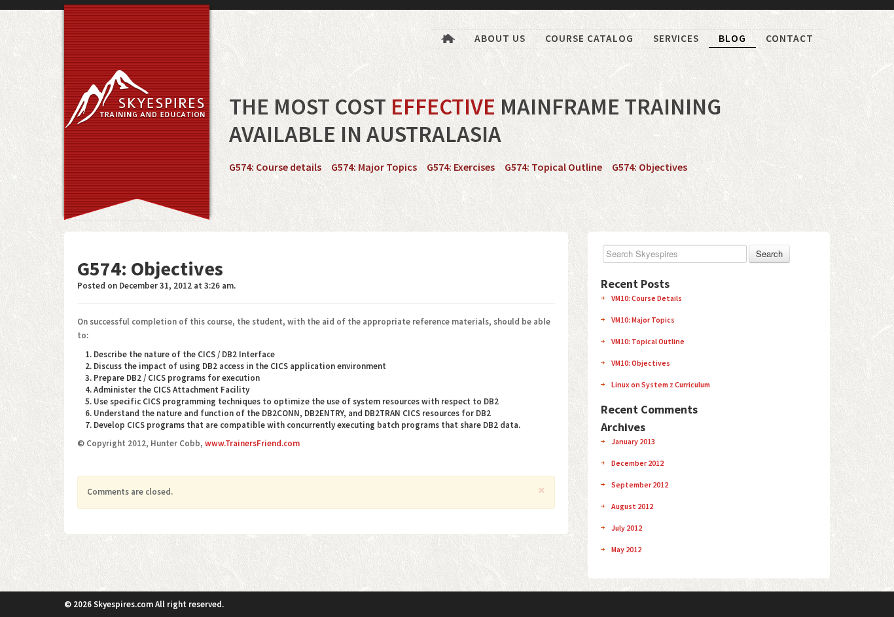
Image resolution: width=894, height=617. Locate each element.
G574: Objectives (649, 167)
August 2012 (632, 506)
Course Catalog (589, 38)
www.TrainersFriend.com (252, 443)
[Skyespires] (129, 102)
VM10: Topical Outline (648, 341)
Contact (790, 38)
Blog (732, 38)
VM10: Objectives (640, 363)
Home (448, 39)
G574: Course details (275, 167)
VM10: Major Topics (643, 320)
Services (676, 38)
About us (500, 38)
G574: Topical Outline (553, 167)
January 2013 (633, 441)
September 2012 (639, 484)
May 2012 (626, 549)
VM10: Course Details (646, 298)
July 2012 (626, 528)
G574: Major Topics (374, 167)
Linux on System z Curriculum (660, 384)
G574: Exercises (461, 167)
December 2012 (637, 463)
